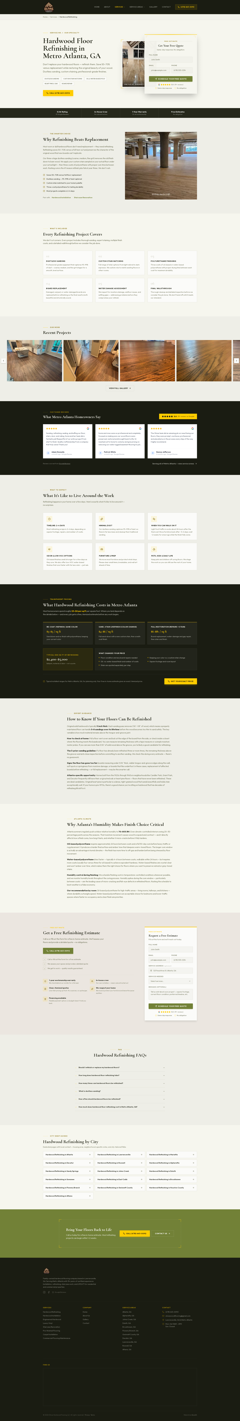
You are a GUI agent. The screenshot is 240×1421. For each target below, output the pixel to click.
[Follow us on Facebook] (49, 1292)
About (107, 7)
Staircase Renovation (83, 197)
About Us (86, 1316)
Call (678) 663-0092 (60, 93)
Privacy (87, 1415)
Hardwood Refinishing (51, 1312)
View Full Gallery (118, 388)
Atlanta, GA (126, 1312)
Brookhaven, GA (129, 1327)
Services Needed (156, 976)
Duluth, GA (126, 1323)
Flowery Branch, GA (130, 1331)
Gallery (153, 7)
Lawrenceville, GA (129, 1342)
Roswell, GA (127, 1346)
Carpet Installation (50, 1334)
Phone (174, 65)
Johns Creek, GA (129, 1319)
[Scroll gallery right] (236, 360)
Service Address (160, 966)
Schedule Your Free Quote (172, 79)
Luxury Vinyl (47, 1323)
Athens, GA (126, 1349)
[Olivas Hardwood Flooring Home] (49, 7)
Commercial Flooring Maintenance (56, 1338)
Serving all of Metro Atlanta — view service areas (173, 464)
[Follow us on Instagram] (44, 1292)
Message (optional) (157, 987)
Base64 (194, 1415)
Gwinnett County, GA (130, 1334)
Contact (166, 7)
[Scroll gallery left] (3, 360)
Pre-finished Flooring (51, 1331)
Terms (93, 1415)
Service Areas (136, 7)
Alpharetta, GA (128, 1316)
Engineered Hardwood (52, 1319)
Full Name (153, 55)
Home (97, 7)
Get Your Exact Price (182, 681)
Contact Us (161, 1233)
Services (119, 7)
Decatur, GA (127, 1338)
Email (151, 65)
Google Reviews (64, 464)
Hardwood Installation (61, 197)
